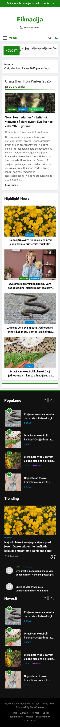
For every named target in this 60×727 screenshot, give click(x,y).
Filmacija (30, 19)
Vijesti (46, 713)
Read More (10, 184)
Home (14, 713)
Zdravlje (36, 444)
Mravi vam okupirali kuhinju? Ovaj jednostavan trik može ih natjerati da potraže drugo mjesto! (28, 3)
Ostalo (29, 234)
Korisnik (12, 132)
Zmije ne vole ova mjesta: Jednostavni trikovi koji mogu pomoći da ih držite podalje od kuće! (30, 331)
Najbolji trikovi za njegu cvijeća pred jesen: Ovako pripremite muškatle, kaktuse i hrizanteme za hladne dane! (30, 244)
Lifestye (24, 278)
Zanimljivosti (36, 109)
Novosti (12, 109)
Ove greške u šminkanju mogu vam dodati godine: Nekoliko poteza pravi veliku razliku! (30, 287)
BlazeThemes (37, 707)
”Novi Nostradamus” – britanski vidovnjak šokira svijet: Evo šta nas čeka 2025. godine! (29, 122)
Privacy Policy (43, 716)
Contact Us (30, 720)
